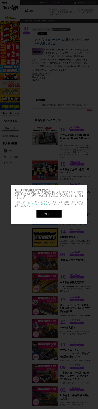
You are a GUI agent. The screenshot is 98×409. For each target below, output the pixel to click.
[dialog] (49, 204)
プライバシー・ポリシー (38, 204)
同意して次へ (49, 214)
